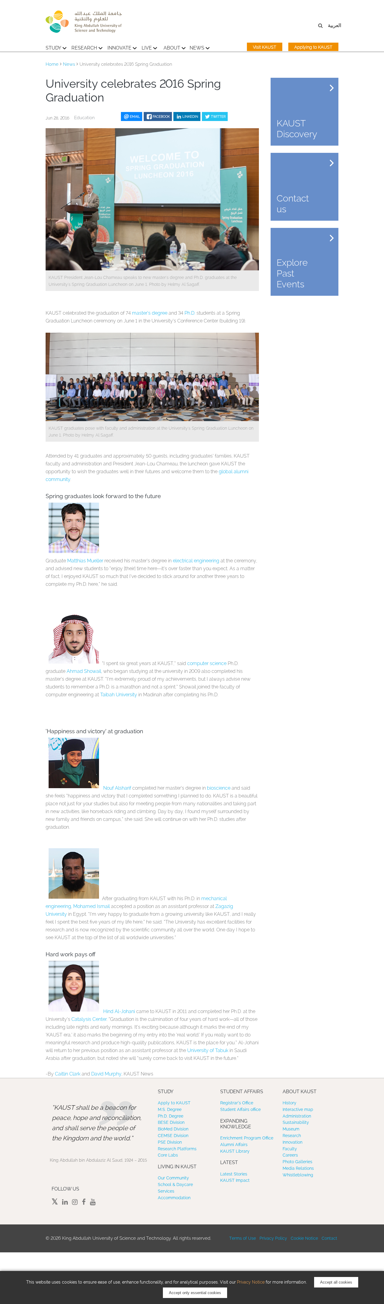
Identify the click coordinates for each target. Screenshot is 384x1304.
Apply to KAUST (174, 1102)
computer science (206, 663)
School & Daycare (175, 1184)
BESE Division (171, 1122)
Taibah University (118, 694)
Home (52, 64)
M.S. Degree (170, 1109)
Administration (297, 1116)
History (289, 1102)
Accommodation (174, 1197)
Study (53, 48)
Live (147, 48)
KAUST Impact (235, 1180)
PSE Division (170, 1142)
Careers (290, 1155)
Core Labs (168, 1155)
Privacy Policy (273, 1238)
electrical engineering (196, 561)
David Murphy (106, 1074)
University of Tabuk (207, 1050)
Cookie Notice (304, 1238)
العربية (334, 25)
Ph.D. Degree (170, 1116)
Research (84, 48)
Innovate (119, 48)
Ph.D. (189, 313)
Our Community (173, 1177)
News (197, 48)
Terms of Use (242, 1238)
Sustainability (296, 1122)
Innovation (292, 1142)
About (172, 48)
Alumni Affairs (234, 1144)
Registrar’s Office (236, 1102)
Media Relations (298, 1168)
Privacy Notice (251, 1282)
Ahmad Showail (84, 671)
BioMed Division (173, 1129)
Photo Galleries (297, 1161)
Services (166, 1191)
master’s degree (149, 313)
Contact (329, 1238)
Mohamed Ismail (91, 906)
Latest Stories (233, 1174)
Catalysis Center (88, 1019)
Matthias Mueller (85, 561)
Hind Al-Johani (119, 1011)
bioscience (218, 788)
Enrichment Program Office (246, 1138)
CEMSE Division (173, 1135)
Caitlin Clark (67, 1074)
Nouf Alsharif (117, 788)
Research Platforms (177, 1148)
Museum (291, 1129)
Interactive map (298, 1109)
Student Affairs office (240, 1109)
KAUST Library (235, 1151)
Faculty (290, 1148)
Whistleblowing (298, 1174)
